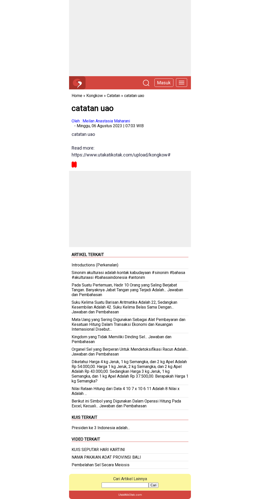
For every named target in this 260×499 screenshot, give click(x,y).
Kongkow (94, 95)
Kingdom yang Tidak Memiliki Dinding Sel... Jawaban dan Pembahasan (121, 339)
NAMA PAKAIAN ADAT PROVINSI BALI (106, 457)
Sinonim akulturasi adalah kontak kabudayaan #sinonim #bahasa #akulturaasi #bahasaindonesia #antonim (128, 275)
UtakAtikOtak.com (130, 494)
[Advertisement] (130, 38)
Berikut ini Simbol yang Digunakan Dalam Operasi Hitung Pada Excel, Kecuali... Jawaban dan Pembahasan (126, 403)
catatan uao (134, 95)
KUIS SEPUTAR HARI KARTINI (98, 449)
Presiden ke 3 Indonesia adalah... (101, 427)
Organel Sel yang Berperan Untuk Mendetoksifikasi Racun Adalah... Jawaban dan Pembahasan (130, 352)
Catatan (113, 95)
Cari (153, 485)
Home (77, 95)
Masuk (164, 82)
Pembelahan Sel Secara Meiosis (100, 464)
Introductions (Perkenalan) (95, 265)
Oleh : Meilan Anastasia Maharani (101, 121)
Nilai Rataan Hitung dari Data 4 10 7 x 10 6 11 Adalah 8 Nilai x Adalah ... (126, 391)
